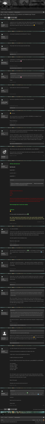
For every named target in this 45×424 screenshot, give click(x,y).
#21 (43, 28)
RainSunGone (3, 48)
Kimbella (11, 28)
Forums (7, 6)
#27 (43, 105)
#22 (43, 40)
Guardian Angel (4, 102)
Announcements (6, 15)
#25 (43, 82)
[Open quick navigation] (43, 12)
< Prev (5, 17)
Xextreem (3, 36)
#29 (43, 141)
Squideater (3, 156)
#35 (43, 282)
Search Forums (3, 9)
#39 (43, 385)
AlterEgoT (3, 116)
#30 (43, 155)
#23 (43, 52)
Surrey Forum (43, 423)
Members (11, 6)
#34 (43, 268)
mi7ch (13, 15)
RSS (43, 420)
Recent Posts (9, 9)
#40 (43, 405)
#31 (43, 223)
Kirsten (11, 284)
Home (2, 6)
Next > (16, 17)
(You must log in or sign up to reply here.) (39, 409)
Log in (42, 0)
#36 (43, 304)
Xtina (10, 143)
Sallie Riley (11, 54)
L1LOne (2, 76)
